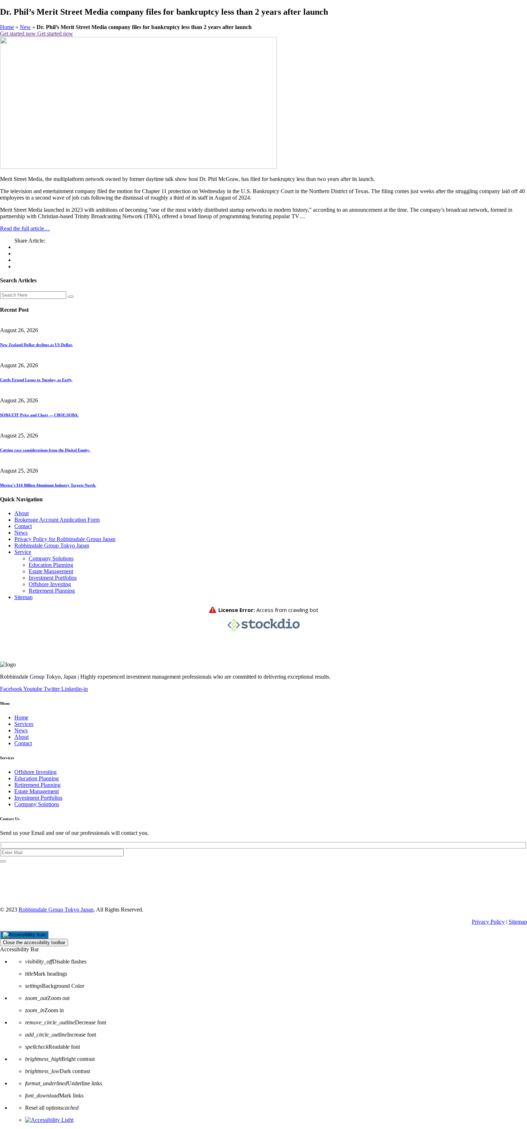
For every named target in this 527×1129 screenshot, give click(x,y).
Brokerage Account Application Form (57, 520)
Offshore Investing (50, 584)
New (25, 27)
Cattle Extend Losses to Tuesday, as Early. (36, 380)
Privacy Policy (488, 922)
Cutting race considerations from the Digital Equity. (45, 450)
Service (22, 552)
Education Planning (51, 565)
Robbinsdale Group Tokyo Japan (51, 545)
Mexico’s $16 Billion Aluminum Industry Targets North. (48, 485)
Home (7, 27)
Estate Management (51, 571)
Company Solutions (51, 558)
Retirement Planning (52, 591)
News (21, 533)
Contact (23, 526)
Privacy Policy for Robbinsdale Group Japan (64, 539)
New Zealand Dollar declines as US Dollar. (36, 345)
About (21, 513)
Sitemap (23, 597)
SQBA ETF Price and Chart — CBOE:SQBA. (39, 415)
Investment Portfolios (53, 578)
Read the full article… (25, 228)
